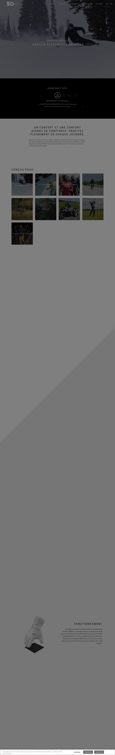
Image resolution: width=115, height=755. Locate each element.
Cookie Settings (77, 752)
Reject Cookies (88, 752)
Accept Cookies (99, 752)
